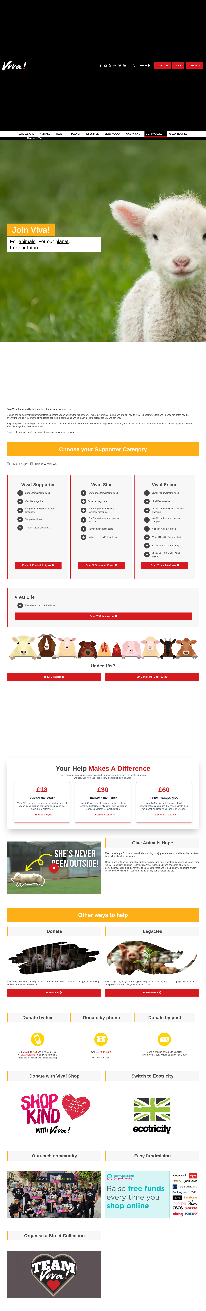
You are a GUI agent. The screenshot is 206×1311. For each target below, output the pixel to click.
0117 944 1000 (103, 1052)
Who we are (26, 134)
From (36, 565)
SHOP (143, 65)
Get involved (154, 134)
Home (29, 138)
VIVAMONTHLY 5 (30, 1055)
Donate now (53, 992)
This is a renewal (45, 464)
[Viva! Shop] (149, 65)
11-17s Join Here (53, 677)
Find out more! (151, 992)
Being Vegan (112, 134)
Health (60, 134)
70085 (36, 1052)
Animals (45, 134)
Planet (75, 134)
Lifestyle (92, 134)
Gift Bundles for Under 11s (151, 677)
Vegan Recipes (177, 134)
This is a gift (19, 464)
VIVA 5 (26, 1052)
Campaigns (133, 134)
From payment (102, 616)
